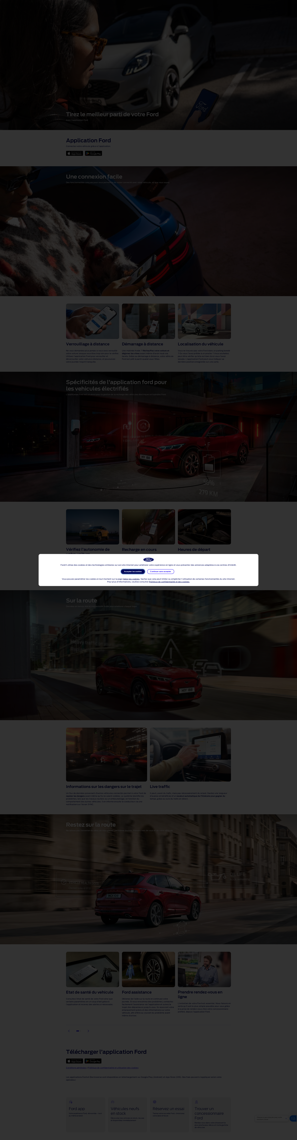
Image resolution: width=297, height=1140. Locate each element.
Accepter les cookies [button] (133, 571)
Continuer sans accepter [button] (160, 571)
